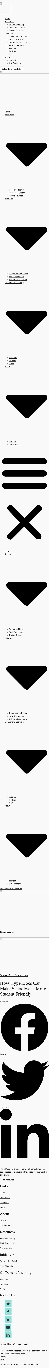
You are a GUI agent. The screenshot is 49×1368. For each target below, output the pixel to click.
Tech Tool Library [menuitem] (17, 27)
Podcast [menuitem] (12, 51)
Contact (3, 1220)
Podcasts (4, 1284)
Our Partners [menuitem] (15, 63)
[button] (24, 498)
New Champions (7, 1266)
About (2, 1207)
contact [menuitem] (12, 60)
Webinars (13, 357)
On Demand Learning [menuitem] (14, 45)
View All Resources (14, 975)
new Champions (16, 277)
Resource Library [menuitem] (16, 24)
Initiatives (4, 1202)
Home (7, 112)
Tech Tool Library (17, 193)
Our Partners (15, 444)
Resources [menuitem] (9, 21)
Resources (5, 1198)
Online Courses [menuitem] (16, 30)
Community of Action (9, 1261)
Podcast (12, 360)
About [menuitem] (7, 57)
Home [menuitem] (7, 18)
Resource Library (16, 190)
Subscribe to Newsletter (12, 69)
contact (12, 441)
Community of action (18, 274)
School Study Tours (18, 280)
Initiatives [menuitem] (9, 33)
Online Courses (16, 196)
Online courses (7, 1248)
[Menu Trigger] (1, 2)
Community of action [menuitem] (18, 36)
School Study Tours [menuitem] (18, 42)
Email (2, 1357)
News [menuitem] (11, 54)
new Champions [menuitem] (16, 39)
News (11, 363)
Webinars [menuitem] (13, 48)
